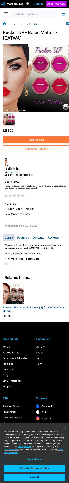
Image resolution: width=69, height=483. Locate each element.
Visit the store (12, 172)
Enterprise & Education (15, 358)
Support (7, 386)
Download (8, 369)
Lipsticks (34, 24)
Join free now (56, 3)
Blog (5, 375)
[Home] (4, 24)
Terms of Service (12, 406)
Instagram (47, 418)
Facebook (47, 406)
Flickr (44, 412)
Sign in (38, 3)
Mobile (6, 347)
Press (39, 363)
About (39, 352)
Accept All (34, 477)
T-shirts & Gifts (11, 352)
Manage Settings (34, 459)
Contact (40, 347)
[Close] (65, 428)
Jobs (39, 358)
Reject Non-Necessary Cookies (34, 468)
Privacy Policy (10, 411)
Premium (8, 363)
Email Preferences (13, 380)
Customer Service (12, 417)
